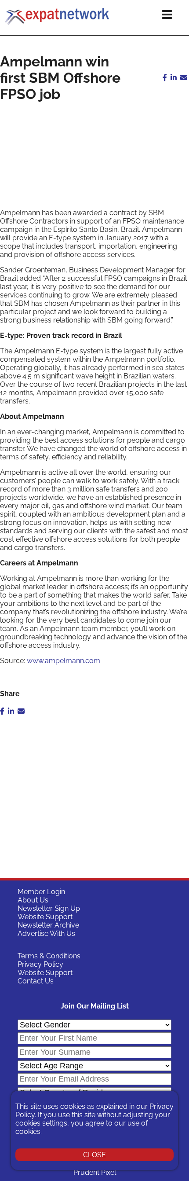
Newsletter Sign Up (49, 908)
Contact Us (36, 981)
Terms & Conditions (49, 956)
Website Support (45, 917)
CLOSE (94, 1155)
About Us (33, 900)
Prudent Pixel (94, 1172)
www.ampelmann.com (63, 661)
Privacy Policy (40, 964)
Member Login (41, 892)
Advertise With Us (46, 933)
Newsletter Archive (48, 925)
